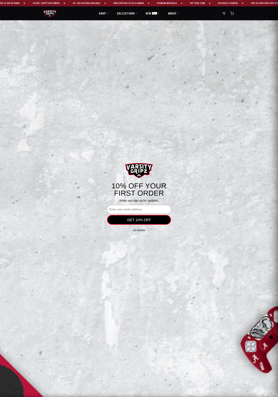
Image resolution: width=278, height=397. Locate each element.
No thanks (139, 230)
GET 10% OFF (139, 220)
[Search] (224, 13)
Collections (127, 13)
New (152, 13)
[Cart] (232, 13)
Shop (103, 13)
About (173, 13)
